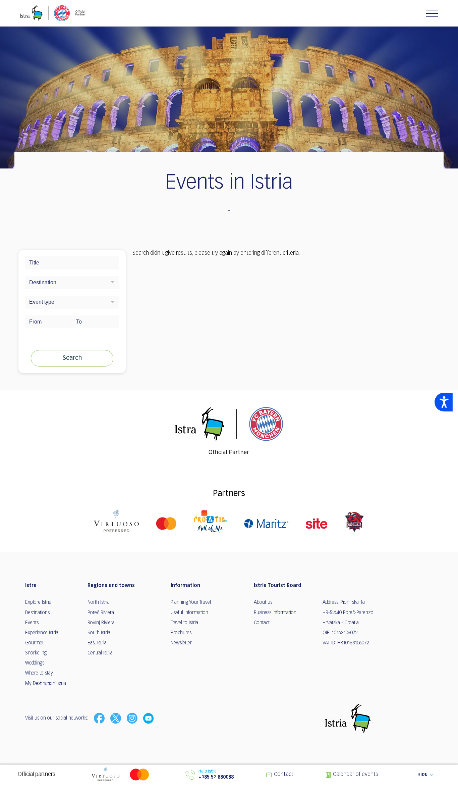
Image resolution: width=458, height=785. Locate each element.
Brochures (181, 633)
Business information (275, 612)
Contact (262, 623)
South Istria (99, 633)
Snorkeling (36, 653)
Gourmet (34, 643)
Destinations (37, 612)
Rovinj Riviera (101, 623)
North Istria (99, 602)
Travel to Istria (184, 623)
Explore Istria (38, 602)
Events (32, 623)
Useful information (189, 612)
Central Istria (100, 653)
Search (72, 358)
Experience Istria (41, 633)
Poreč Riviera (101, 612)
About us (263, 602)
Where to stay (39, 673)
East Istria (97, 643)
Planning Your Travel (191, 602)
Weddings (34, 663)
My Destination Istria (45, 683)
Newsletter (181, 643)
